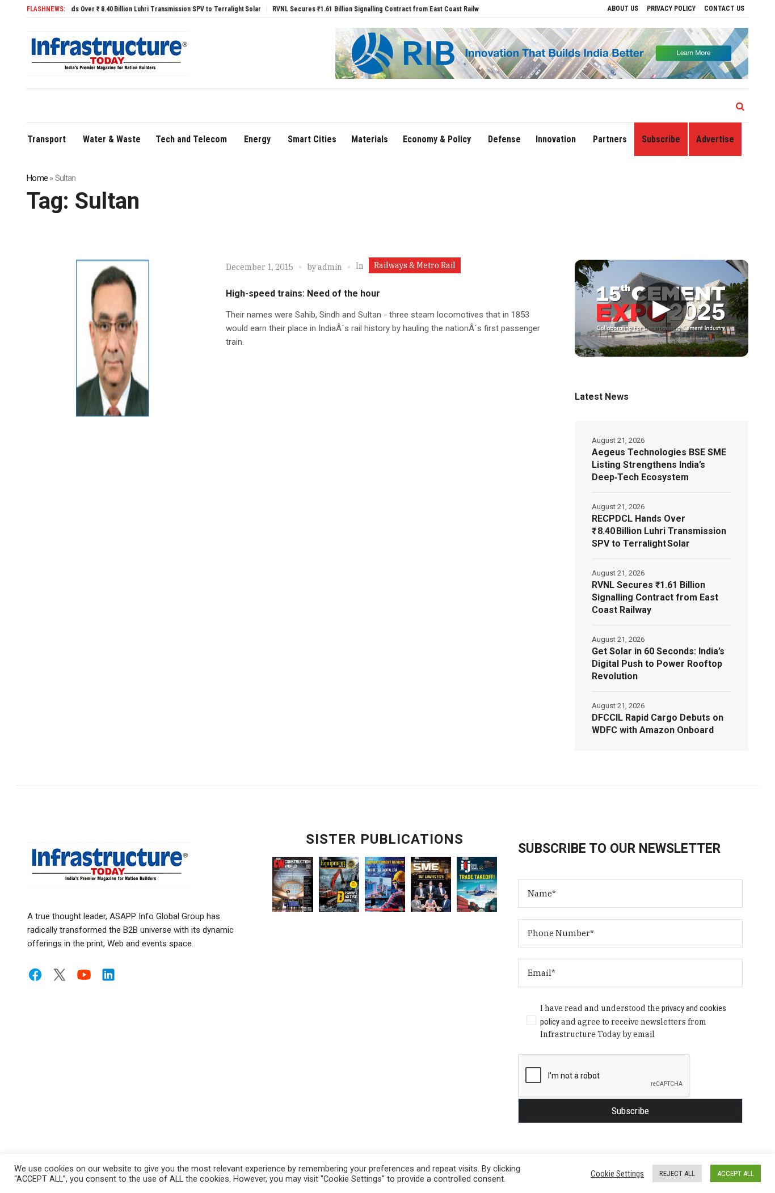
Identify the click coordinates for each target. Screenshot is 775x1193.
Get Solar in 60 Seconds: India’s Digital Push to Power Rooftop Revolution (658, 664)
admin (330, 267)
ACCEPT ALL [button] (735, 1173)
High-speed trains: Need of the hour (303, 293)
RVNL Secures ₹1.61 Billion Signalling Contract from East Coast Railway (357, 9)
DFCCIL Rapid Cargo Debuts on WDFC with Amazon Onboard (657, 723)
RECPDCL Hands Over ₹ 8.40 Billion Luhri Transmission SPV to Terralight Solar (124, 9)
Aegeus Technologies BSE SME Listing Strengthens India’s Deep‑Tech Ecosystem (659, 465)
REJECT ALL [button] (677, 1173)
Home (37, 178)
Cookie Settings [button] (617, 1174)
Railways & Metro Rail (415, 265)
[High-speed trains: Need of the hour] (115, 336)
